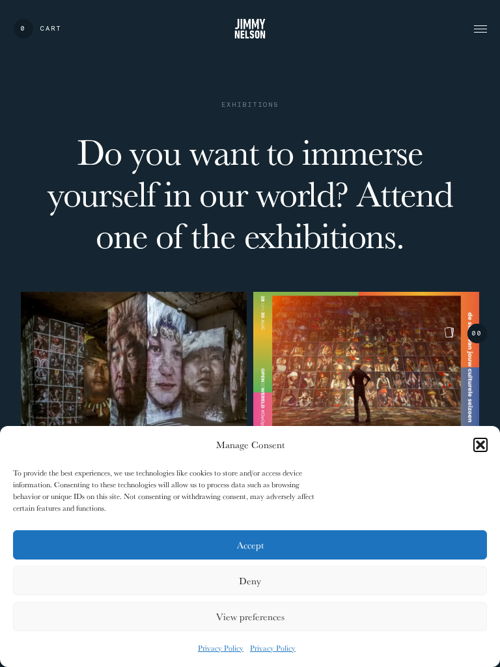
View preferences (250, 616)
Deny (250, 581)
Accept (250, 545)
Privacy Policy (220, 647)
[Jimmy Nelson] (250, 28)
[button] (480, 444)
